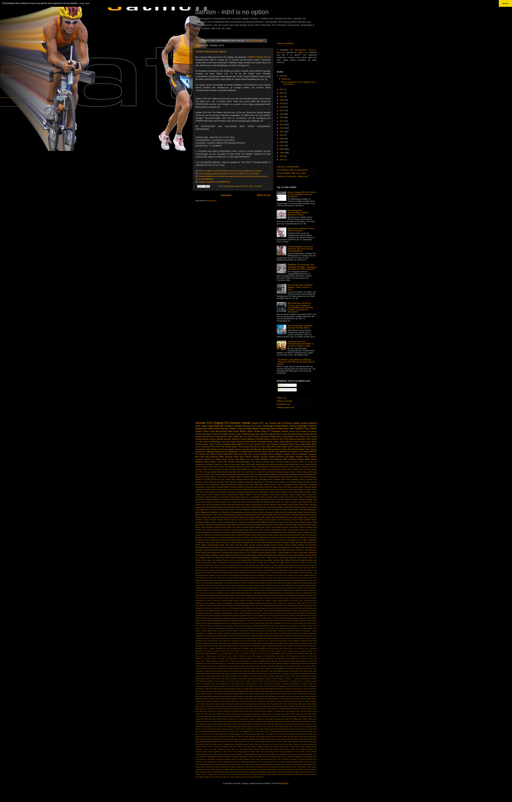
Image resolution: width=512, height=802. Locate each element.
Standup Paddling (256, 555)
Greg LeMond (226, 479)
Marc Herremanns (238, 505)
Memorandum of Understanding (279, 699)
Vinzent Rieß (219, 764)
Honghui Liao (230, 646)
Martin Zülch (224, 545)
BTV (302, 428)
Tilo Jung (264, 754)
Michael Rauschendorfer (307, 545)
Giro (204, 530)
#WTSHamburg (247, 563)
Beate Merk (204, 580)
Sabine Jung (294, 731)
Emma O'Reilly (311, 525)
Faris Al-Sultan (245, 428)
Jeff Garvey (205, 658)
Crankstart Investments (246, 522)
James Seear (246, 656)
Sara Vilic (226, 734)
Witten (197, 512)
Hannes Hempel (248, 479)
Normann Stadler (292, 423)
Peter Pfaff (294, 428)
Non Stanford (259, 472)
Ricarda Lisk (306, 507)
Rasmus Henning (294, 507)
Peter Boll (220, 719)
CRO (200, 590)
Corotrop (219, 603)
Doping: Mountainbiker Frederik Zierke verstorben (301, 230)
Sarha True (264, 734)
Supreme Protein (200, 747)
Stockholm (303, 744)
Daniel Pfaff (288, 522)
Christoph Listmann (295, 598)
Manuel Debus (291, 689)
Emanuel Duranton (292, 618)
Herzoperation (272, 469)
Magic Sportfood (232, 689)
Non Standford (233, 711)
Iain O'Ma (282, 648)
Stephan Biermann (229, 744)
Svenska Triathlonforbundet (259, 747)
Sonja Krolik (245, 555)
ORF (297, 711)
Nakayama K (204, 709)
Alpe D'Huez (206, 570)
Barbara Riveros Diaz (284, 578)
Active (207, 492)
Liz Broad (303, 683)
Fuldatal (314, 631)
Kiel (299, 673)
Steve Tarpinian (294, 744)
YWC (215, 774)
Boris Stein (293, 517)
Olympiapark (256, 714)
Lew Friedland (291, 482)
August (285, 79)
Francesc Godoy (201, 628)
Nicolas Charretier (255, 709)
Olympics (277, 449)
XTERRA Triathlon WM (257, 57)
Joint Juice (253, 663)
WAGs (310, 764)
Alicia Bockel (299, 567)
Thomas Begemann (243, 751)
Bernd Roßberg (284, 580)
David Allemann (251, 608)
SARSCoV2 (243, 553)
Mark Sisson (306, 691)
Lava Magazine (283, 681)
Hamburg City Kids (238, 641)
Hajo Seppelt (236, 479)
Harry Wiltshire (286, 500)
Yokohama (238, 774)
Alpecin (213, 570)
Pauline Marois (302, 716)
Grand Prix (207, 638)
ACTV (297, 563)
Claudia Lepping (227, 600)
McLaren (252, 545)
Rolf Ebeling (281, 729)
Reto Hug (285, 550)
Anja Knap (233, 575)
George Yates (312, 633)
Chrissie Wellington (298, 426)
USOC (287, 759)
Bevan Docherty (276, 462)
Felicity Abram (312, 623)
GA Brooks (220, 633)
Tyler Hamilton (302, 558)
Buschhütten (283, 467)
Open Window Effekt (287, 714)
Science (198, 555)
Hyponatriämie (288, 646)
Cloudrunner (250, 600)
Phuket (205, 550)
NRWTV (313, 452)
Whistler (213, 769)
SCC (253, 731)
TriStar (211, 474)
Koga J (288, 676)
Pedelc (310, 716)
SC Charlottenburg (246, 731)
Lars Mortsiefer (259, 540)
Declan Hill (224, 610)
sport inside (242, 777)
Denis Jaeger (233, 610)
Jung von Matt (306, 666)
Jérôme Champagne (209, 668)
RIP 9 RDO (287, 721)
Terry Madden (300, 749)
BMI (268, 462)
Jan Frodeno (271, 423)
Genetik (276, 633)
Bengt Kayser (237, 580)
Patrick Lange (235, 434)
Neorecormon (244, 709)
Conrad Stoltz (234, 497)
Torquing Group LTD (276, 757)
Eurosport (225, 623)
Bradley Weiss (303, 517)
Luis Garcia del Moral (267, 686)
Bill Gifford (251, 583)
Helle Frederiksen (274, 479)
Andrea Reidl (277, 570)
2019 (282, 103)
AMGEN (207, 565)
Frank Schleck (270, 628)
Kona (228, 540)
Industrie (224, 651)
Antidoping (293, 474)
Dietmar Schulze (267, 613)
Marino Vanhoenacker (285, 437)
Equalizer (242, 620)
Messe (314, 699)
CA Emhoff (289, 588)
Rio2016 (198, 467)
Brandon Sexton (247, 585)
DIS (287, 457)
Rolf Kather (273, 487)
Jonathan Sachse (269, 663)
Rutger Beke (204, 510)
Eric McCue (249, 620)
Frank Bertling (218, 628)
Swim (282, 747)
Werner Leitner (306, 767)
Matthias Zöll (252, 439)
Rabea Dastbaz (297, 721)
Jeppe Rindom (257, 535)
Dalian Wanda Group (289, 442)
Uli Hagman (309, 759)
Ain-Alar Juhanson (258, 512)
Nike (204, 507)
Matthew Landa (243, 696)
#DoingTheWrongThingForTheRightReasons (215, 563)
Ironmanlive (200, 449)
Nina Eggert (219, 711)
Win (284, 769)
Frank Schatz (260, 628)
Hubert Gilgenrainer (243, 532)
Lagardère (257, 482)
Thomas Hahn (274, 751)
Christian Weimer (310, 520)
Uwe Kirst (259, 762)
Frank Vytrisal (280, 628)
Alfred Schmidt (283, 567)
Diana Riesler (290, 497)
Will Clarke (239, 769)
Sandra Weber (224, 510)
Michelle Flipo (223, 704)
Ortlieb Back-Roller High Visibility (306, 714)
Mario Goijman (240, 691)
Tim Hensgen (281, 754)
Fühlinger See (211, 633)
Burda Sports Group (258, 588)
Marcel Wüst (308, 689)
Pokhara (220, 721)
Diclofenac (248, 613)
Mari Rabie (300, 543)
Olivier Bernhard (236, 714)
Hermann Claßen (300, 643)
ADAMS (302, 563)
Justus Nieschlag (305, 469)
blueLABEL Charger (302, 774)
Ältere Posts (264, 195)
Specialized (202, 741)
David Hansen (279, 608)
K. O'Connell (274, 668)
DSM (208, 605)
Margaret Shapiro (289, 543)
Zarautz (248, 774)
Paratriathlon (250, 547)
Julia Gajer (236, 464)
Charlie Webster (280, 595)
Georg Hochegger (253, 500)
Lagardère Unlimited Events (208, 681)
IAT (264, 532)
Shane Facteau (223, 739)
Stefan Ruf (208, 744)
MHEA (224, 505)
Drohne (270, 615)
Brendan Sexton (265, 585)
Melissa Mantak (254, 699)
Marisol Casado (302, 434)
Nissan (225, 711)
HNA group (214, 641)
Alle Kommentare (287, 390)
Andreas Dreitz (274, 492)
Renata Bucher (258, 726)
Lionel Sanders (272, 444)
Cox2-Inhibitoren (227, 603)
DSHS (264, 477)
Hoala (216, 646)
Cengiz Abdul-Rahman (275, 593)
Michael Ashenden (251, 701)
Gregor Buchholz (237, 442)
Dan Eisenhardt (227, 605)
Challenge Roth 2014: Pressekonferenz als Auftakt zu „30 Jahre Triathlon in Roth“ (301, 344)
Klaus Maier (222, 676)
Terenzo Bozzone (223, 490)
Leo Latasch (306, 681)
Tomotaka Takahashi (239, 757)
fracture (211, 777)
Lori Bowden (200, 543)
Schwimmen (288, 734)
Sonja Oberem (245, 457)
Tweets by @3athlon (285, 43)
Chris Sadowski (219, 598)
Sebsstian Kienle (276, 736)
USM (283, 759)
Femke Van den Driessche (231, 626)
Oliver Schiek (216, 714)
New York (308, 505)
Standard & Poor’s (245, 741)
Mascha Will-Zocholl (294, 694)
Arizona (251, 575)
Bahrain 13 (255, 578)
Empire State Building (214, 620)
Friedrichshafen (272, 631)
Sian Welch (256, 739)
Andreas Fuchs (286, 492)
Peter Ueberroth (250, 719)
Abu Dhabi (230, 565)
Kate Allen (220, 482)
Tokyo (284, 510)
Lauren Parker (263, 681)
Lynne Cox (297, 686)
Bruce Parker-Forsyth (223, 588)
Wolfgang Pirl (205, 512)
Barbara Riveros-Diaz (299, 578)
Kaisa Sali (309, 668)
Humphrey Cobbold (267, 646)
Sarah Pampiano (235, 734)
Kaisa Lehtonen (300, 668)
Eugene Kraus (200, 623)
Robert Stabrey (212, 553)
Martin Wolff (274, 694)
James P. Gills (237, 656)
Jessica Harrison (279, 535)
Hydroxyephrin (278, 646)
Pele (213, 447)
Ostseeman (199, 716)
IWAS (277, 648)
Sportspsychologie (225, 741)
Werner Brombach (285, 767)
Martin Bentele (222, 472)
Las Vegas (285, 502)
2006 (282, 149)
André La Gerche (299, 573)
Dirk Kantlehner (256, 525)
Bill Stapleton (267, 517)
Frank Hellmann (229, 628)
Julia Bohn (263, 666)
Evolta (256, 623)
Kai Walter (224, 434)
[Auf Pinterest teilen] (208, 186)
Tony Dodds (250, 757)
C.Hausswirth (281, 588)
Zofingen (302, 560)
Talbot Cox (234, 749)
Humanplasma (255, 646)
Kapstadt (207, 671)
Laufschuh (293, 502)
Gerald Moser (199, 636)
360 (258, 563)
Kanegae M (200, 671)
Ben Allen (220, 580)
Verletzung (207, 764)
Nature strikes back (279, 428)
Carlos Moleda (275, 495)
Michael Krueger (290, 545)
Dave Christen (205, 608)
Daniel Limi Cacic (256, 605)
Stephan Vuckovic (260, 457)
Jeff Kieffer (213, 658)
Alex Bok (283, 512)
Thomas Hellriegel (223, 444)
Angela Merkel (298, 492)
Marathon (278, 543)
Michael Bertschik (263, 701)
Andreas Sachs (234, 573)
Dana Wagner (245, 605)
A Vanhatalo (272, 563)
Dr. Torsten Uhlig (256, 615)
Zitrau (269, 774)
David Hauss (200, 525)
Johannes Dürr (299, 535)
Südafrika (198, 749)
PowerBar (283, 444)
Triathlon (240, 759)
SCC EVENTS (260, 731)
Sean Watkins (232, 736)
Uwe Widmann (267, 762)
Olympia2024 (247, 714)
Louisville (223, 543)
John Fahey (309, 535)
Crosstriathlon (255, 497)
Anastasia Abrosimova (246, 570)
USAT (301, 510)
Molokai (314, 704)
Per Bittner (296, 547)
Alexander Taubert (208, 567)
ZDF (248, 474)
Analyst (236, 570)
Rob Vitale (313, 726)
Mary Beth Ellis (235, 472)
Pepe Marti (204, 719)
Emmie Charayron (201, 620)
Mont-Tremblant (216, 706)
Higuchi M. (313, 643)
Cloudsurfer (224, 497)
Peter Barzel (212, 719)
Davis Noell (204, 610)
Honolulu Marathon (202, 532)
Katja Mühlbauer (265, 537)
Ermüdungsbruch (311, 620)
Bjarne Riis (265, 583)
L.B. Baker (287, 678)
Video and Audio (272, 490)
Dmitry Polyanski (227, 615)
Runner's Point (217, 731)
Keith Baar (242, 673)
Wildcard (232, 467)
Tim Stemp (289, 754)
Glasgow (254, 636)
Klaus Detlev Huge (207, 540)
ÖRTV (262, 777)
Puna (260, 721)
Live (315, 502)
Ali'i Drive (292, 567)
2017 (282, 111)
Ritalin (308, 726)
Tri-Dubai (219, 759)
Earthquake (229, 186)
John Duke (207, 663)
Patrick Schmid (261, 547)
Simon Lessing (292, 487)
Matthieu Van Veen (202, 484)
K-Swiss (238, 537)
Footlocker (282, 626)
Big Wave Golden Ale (240, 583)
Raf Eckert (255, 550)
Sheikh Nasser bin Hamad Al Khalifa (240, 739)
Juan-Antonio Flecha (252, 666)
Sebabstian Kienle (264, 442)
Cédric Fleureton (278, 603)
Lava (298, 540)
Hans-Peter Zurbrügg (230, 530)
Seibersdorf (286, 736)
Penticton (292, 459)
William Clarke (257, 769)
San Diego (219, 734)
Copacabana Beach (310, 600)
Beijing (314, 515)
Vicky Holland (261, 490)
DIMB (263, 522)
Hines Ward (209, 646)
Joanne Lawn (244, 661)
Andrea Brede (292, 512)
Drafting (198, 439)
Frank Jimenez (236, 527)
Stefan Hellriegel (293, 741)
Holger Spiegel (299, 530)
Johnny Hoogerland (243, 663)
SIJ (270, 731)
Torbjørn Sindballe (242, 558)
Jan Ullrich (216, 459)
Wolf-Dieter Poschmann (240, 772)
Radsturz (314, 721)
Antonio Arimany (201, 495)
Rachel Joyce (294, 444)
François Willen (206, 631)
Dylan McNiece (301, 615)
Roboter (243, 729)
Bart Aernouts (302, 474)
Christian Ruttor (297, 520)
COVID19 (198, 520)
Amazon (230, 570)
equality (205, 777)
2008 (282, 142)
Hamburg (307, 447)
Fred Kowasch (221, 631)
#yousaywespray (238, 512)
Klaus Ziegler (275, 676)
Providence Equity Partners (285, 472)
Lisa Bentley (268, 683)
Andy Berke (309, 573)
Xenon (203, 774)
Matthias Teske (285, 696)
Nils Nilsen (211, 711)
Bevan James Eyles (226, 583)
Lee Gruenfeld (292, 681)
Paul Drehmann (282, 716)
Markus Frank (212, 694)
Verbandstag (199, 764)
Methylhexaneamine (213, 701)
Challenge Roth (247, 477)
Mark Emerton (281, 691)
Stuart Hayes (282, 555)
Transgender (254, 558)
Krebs (207, 678)
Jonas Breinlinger (209, 537)
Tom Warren (228, 757)
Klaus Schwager (231, 676)
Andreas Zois (267, 573)
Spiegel (209, 741)
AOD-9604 (214, 565)
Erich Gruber (257, 620)
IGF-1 (305, 646)
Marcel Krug (301, 482)
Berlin (268, 467)
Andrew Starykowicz (270, 474)
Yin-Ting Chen (230, 774)
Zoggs (273, 774)
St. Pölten (235, 741)
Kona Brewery (304, 676)
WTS (286, 439)
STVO (287, 731)
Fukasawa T (307, 631)
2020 (282, 100)
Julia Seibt (270, 666)
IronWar (278, 651)
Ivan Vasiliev (282, 469)
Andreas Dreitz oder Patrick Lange (305, 570)
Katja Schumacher (278, 537)
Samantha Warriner (265, 553)
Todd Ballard (211, 757)
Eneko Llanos (298, 477)
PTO (197, 454)
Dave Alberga (308, 605)
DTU (210, 422)
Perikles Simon (240, 507)
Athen (224, 495)
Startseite (226, 195)
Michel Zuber (214, 704)
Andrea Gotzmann (304, 512)
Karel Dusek (215, 671)
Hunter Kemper (256, 532)
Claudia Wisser (280, 426)
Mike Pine (270, 704)
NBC (286, 459)
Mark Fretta (290, 691)
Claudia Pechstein (239, 600)
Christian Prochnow (290, 462)
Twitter (296, 510)
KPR (200, 472)
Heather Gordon (213, 643)
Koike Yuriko (295, 676)
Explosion (262, 623)
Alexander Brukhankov (227, 492)
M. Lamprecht (312, 686)
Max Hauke (243, 545)
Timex (233, 558)
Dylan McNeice (280, 525)
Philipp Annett (297, 719)
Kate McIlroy (265, 671)
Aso (315, 575)
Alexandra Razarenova (236, 567)
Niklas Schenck (295, 709)
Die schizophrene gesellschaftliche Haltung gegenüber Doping (298, 212)
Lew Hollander (205, 683)
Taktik (218, 558)
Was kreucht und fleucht (248, 767)
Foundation (303, 626)
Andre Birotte (268, 570)
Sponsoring (199, 474)
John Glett (214, 663)
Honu (236, 646)
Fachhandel (277, 623)
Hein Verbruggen (261, 479)
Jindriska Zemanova (212, 661)
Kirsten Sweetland (211, 676)
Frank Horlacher (240, 628)
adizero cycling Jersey (288, 774)
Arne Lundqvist (288, 575)
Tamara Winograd (254, 749)
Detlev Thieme (263, 610)
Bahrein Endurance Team (268, 578)
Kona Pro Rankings (263, 502)
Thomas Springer (257, 510)
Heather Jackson (298, 500)
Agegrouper (214, 492)
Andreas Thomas (256, 573)
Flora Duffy (206, 479)
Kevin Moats (293, 673)
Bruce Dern (212, 588)
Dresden (265, 615)
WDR (250, 560)
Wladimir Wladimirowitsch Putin (223, 772)
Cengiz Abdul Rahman (259, 593)
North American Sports (245, 711)
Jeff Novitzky (246, 535)
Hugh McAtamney (244, 646)
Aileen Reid (297, 565)
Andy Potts (261, 467)
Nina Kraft (209, 507)
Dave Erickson (222, 608)
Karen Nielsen (224, 671)
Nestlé (215, 547)
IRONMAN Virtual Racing (266, 648)
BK (236, 578)
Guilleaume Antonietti (273, 638)
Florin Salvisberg (264, 626)
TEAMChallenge (248, 434)
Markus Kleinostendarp (210, 545)
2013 (282, 125)
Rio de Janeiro (200, 553)
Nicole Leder (275, 484)
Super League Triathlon (295, 555)
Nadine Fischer (307, 706)
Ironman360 (205, 653)
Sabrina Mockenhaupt (306, 731)
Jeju (226, 658)
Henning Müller (279, 643)
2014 (282, 121)
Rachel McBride (245, 550)
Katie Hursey (216, 673)
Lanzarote (221, 681)
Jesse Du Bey (268, 535)
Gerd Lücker (275, 500)
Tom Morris (219, 757)
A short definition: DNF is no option (291, 173)
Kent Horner (277, 673)
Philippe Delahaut (308, 719)
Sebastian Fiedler (242, 736)
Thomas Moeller (311, 751)
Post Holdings (213, 550)
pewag (232, 777)
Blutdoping (276, 517)
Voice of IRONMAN (261, 764)
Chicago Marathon (292, 595)
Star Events (255, 741)
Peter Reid (219, 447)
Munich (266, 706)
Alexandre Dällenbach (263, 567)
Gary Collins (259, 633)
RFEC (282, 721)
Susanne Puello (212, 747)
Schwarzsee (279, 734)
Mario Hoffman (261, 691)
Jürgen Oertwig (264, 668)
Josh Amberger (211, 666)
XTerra (205, 431)
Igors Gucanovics (311, 648)
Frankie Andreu (248, 527)
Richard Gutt (294, 550)
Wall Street (217, 767)
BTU (297, 515)
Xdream (239, 467)
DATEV (257, 522)
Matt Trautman (221, 696)
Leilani (300, 681)
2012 (282, 128)
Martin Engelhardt (261, 428)
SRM (280, 731)
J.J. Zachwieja (243, 653)
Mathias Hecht (306, 694)
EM (310, 497)
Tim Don (268, 510)
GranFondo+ (199, 638)
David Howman (287, 477)
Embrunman (303, 618)
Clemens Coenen (216, 522)
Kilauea (238, 449)
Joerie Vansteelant (284, 661)
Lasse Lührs (269, 540)
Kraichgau (207, 472)
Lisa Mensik (276, 683)
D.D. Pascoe (289, 603)
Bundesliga (248, 588)
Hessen (290, 530)
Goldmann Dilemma (291, 636)
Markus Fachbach (251, 505)
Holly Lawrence (311, 530)
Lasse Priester (280, 540)
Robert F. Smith (200, 729)
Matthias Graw (275, 696)
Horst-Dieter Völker (228, 532)
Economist (215, 618)
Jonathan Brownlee (308, 431)
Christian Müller (230, 598)
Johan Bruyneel (221, 502)
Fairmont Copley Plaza (299, 623)
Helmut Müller (256, 643)
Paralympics (237, 716)
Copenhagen (199, 603)
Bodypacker (284, 517)
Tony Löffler (258, 757)
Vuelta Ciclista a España (238, 560)
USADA (213, 442)
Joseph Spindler (200, 666)
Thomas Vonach (224, 754)
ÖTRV (197, 492)
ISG (267, 532)
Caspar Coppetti (229, 593)
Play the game (273, 507)
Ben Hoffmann (240, 495)
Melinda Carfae (243, 699)
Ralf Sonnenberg (287, 724)
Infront (314, 447)
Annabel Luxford (310, 492)
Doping (218, 422)
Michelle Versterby (245, 704)
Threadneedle (247, 754)
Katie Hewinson (206, 673)
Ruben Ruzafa (233, 553)
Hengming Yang (311, 500)
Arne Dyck (279, 575)
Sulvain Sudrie (312, 744)
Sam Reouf (211, 734)
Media (202, 699)
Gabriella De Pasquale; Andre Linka (243, 633)
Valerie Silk (211, 560)
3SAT (261, 563)
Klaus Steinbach (243, 676)
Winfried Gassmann (304, 769)
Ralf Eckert (233, 431)
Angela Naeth (204, 575)
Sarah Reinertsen (246, 734)
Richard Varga (293, 726)
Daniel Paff (279, 605)
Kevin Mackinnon (231, 482)
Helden (264, 469)
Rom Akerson (290, 729)
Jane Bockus (280, 656)
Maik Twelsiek (263, 543)
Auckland (230, 495)
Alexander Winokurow (222, 567)
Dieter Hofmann (296, 457)
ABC (277, 563)
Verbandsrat (313, 762)
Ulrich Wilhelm (208, 762)
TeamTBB (268, 749)
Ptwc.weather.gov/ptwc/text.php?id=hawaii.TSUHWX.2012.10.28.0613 (229, 174)
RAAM (277, 721)
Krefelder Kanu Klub (221, 678)
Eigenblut (252, 618)
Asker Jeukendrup (215, 495)
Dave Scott (266, 452)
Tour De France (202, 442)
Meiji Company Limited (212, 699)
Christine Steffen (271, 598)
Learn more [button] (84, 3)
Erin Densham (224, 500)
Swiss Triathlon (289, 747)
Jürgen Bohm (238, 668)
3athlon (276, 442)
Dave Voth (242, 608)
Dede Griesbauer (221, 525)
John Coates (231, 502)
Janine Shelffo (236, 535)
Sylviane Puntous (311, 747)
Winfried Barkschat (292, 769)
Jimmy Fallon (312, 658)
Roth (282, 439)
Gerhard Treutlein (305, 527)
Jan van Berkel (225, 535)
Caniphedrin (297, 590)
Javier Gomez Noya (257, 431)
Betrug (242, 517)
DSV (212, 605)
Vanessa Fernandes (279, 762)
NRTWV (298, 706)
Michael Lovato (243, 484)
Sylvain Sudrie (300, 747)
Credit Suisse (268, 603)
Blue (271, 583)
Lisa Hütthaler (301, 454)
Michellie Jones (267, 459)
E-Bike (308, 615)
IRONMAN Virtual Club (249, 648)
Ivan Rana (283, 532)
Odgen (310, 711)
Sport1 (215, 467)
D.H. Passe (297, 603)
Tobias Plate (203, 757)
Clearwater (199, 497)
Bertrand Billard (214, 583)
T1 (203, 749)
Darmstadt (299, 605)
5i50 (265, 563)
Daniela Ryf (294, 431)
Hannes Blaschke (251, 641)
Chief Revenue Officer (305, 595)
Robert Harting (211, 729)
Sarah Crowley (207, 467)
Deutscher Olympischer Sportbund (217, 613)
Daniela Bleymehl (274, 477)
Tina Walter (309, 754)
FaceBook (209, 464)
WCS (280, 423)
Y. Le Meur (209, 774)
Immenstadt (199, 651)
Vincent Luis (283, 490)
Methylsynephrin (226, 701)
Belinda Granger (201, 517)
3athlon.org (302, 52)
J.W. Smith (252, 653)
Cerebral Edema (288, 593)
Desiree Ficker (253, 610)
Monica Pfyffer (206, 706)
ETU (246, 444)
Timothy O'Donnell (248, 490)
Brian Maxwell (295, 585)
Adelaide (281, 565)
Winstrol (314, 769)
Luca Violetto (249, 686)
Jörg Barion (240, 459)
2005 (282, 153)
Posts (282, 385)
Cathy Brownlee (246, 593)
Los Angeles (221, 686)
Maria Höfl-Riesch (219, 691)
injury (225, 777)
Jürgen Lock (255, 668)
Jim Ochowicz (302, 658)
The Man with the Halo (228, 751)
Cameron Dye (220, 590)
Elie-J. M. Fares (274, 618)
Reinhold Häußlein (237, 487)
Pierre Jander (262, 507)
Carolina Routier (307, 590)
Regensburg (219, 452)
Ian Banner (290, 648)
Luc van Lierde (253, 459)
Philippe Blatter (303, 459)
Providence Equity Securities (249, 721)
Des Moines (243, 610)
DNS (273, 447)
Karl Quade (243, 671)
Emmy (249, 469)
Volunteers (289, 764)
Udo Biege (293, 759)
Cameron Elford (231, 590)
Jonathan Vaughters (282, 663)
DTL (259, 452)
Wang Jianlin (225, 474)
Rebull (207, 726)
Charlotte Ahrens (270, 520)
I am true (296, 646)
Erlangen (302, 620)
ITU (226, 422)
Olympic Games (266, 714)
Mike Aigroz (255, 704)
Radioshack (306, 721)
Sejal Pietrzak (294, 736)
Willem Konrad (247, 769)
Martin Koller (244, 694)
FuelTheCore (298, 631)
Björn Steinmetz (262, 434)
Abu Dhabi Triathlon (249, 467)
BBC (271, 515)
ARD (226, 454)
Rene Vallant (267, 726)
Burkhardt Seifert (271, 588)
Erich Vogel (266, 620)
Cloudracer (215, 497)
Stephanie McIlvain (242, 744)
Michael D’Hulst (284, 701)
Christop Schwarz (283, 598)
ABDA (282, 563)
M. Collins (304, 686)
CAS (255, 452)
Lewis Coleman (216, 683)
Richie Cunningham (306, 550)
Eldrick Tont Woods (261, 618)
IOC (263, 444)
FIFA (231, 500)
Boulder (219, 585)
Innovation (253, 651)
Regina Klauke (236, 726)
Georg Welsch (265, 500)
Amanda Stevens (221, 570)
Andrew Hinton (288, 573)
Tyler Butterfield (290, 558)
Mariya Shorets (271, 691)
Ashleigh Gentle (309, 575)
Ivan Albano (213, 653)
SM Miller (275, 731)
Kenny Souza (267, 673)
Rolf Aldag (313, 472)
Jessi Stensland (279, 658)
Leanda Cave (248, 449)
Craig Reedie (259, 603)
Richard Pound (263, 487)
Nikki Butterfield (285, 709)
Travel (315, 757)
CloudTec (207, 497)
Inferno (237, 651)
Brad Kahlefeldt (237, 585)
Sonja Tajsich (208, 444)
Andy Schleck (218, 515)
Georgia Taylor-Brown (290, 527)
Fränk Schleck (288, 631)
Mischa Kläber (306, 704)
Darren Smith (312, 522)
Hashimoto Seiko (306, 641)
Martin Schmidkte (254, 694)
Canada (238, 590)
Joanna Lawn (234, 661)
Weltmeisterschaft (265, 767)
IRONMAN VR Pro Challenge (205, 648)
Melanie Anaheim (225, 699)
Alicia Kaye (307, 567)
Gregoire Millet (251, 638)
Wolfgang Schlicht (299, 772)
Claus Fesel (312, 495)
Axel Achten (209, 578)
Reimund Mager (247, 726)
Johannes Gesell (307, 661)
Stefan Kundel (303, 741)
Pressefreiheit (270, 472)
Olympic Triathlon (229, 428)
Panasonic (229, 716)
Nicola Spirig (267, 449)
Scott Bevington (297, 734)
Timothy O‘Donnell (299, 754)
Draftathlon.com (283, 404)
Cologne (268, 600)
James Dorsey (227, 656)
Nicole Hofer (275, 709)
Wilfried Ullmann (230, 769)
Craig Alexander (289, 434)
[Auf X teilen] (203, 186)
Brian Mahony (286, 585)
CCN (295, 588)
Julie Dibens (241, 502)
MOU (224, 689)
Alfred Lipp (274, 567)
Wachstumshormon (207, 767)
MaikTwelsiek (249, 689)
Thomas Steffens (212, 754)
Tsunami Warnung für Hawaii (210, 51)
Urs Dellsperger (243, 762)
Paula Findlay (305, 464)
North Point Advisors (260, 711)
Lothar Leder (209, 543)
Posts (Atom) (211, 201)
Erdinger (215, 500)
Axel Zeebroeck (219, 578)
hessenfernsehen (242, 462)
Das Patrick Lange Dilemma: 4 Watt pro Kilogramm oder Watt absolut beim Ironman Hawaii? (296, 362)
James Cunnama (306, 479)
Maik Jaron (241, 689)
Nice (220, 547)
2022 (282, 93)
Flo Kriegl (243, 626)
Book (203, 585)
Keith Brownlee (252, 673)
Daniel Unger (281, 447)
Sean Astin (212, 736)
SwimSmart (207, 490)
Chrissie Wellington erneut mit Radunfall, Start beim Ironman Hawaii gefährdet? (300, 249)
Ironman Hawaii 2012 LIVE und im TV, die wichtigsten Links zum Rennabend (302, 194)
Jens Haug (256, 658)
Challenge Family (234, 477)
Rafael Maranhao (201, 724)
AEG (202, 492)
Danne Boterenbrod (289, 605)
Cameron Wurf (306, 467)
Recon (216, 726)
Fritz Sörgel (265, 527)
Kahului (245, 186)
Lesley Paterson (279, 482)
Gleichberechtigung (263, 636)
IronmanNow (274, 532)
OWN (301, 711)
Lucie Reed (205, 505)
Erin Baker (295, 620)
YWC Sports (221, 774)
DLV (267, 522)
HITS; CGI (206, 641)
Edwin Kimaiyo (244, 618)
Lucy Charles (303, 452)
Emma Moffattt (312, 618)
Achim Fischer (239, 565)
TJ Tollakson (221, 749)
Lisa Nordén (292, 452)
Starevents (274, 741)
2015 (282, 117)
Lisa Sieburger (294, 683)
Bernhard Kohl (200, 477)
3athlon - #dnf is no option (232, 11)
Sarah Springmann (310, 553)
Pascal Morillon (246, 716)
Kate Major (254, 537)
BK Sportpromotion (243, 578)
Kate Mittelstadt (275, 671)
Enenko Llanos (226, 620)
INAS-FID (311, 646)
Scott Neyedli (204, 736)
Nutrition (198, 444)
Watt (258, 767)
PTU (223, 716)
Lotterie (198, 505)
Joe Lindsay (253, 661)
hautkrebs (309, 560)
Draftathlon (263, 454)
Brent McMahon (263, 495)
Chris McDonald (208, 598)
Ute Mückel (252, 762)
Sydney (214, 490)
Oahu (305, 711)
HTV (274, 452)
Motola (261, 706)
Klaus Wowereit (265, 676)
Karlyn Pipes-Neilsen (254, 671)
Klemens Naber (220, 540)
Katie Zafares (225, 673)
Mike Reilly (254, 484)
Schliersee (271, 734)
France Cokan (312, 626)
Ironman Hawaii (240, 422)
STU (283, 731)
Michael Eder (293, 701)
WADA (243, 431)
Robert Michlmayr (222, 729)
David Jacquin (288, 608)
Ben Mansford (227, 580)
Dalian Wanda (237, 444)
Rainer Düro (205, 454)
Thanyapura (309, 749)
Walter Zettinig (235, 767)
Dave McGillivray (233, 608)
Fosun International (292, 626)
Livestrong (312, 454)
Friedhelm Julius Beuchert (257, 631)
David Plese (297, 608)
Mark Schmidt (312, 482)
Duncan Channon (279, 615)
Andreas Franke (200, 573)
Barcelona (310, 578)
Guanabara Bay (261, 638)
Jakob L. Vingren (205, 656)
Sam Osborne (203, 734)
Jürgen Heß (246, 668)
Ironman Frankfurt (203, 459)
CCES (311, 517)
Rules (213, 454)
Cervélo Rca (298, 593)
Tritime (281, 558)
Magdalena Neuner (250, 543)
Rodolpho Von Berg (253, 729)
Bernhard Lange (305, 580)
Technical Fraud (277, 749)
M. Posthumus (200, 689)
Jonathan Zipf (289, 454)
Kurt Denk (242, 439)
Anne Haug (200, 426)
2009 (282, 139)
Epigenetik (235, 620)
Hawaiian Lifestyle (233, 426)
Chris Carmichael (284, 520)
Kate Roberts (284, 671)
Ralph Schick (277, 550)
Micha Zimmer (240, 701)
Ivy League (220, 653)
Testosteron (247, 510)
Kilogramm (304, 673)
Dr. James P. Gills (302, 497)
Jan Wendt (216, 535)
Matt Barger (203, 696)
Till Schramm (257, 754)
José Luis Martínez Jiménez (236, 666)
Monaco (198, 706)
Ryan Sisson (235, 731)
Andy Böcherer (207, 515)
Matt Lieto (234, 545)
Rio (315, 550)
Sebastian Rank (231, 457)
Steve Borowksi (264, 744)
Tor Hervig (265, 757)
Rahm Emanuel (212, 724)
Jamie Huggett (256, 656)
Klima (314, 444)
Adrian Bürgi (289, 565)
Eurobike (302, 442)
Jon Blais (260, 663)
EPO (222, 469)
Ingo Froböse (244, 651)
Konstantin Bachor (237, 540)
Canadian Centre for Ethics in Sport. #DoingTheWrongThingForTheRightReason (267, 590)
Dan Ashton (218, 605)
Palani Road (287, 449)
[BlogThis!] (201, 186)
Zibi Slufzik (263, 774)
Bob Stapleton (287, 583)
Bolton (311, 583)
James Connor (216, 656)
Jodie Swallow (293, 469)
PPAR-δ (219, 716)
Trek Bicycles (210, 759)
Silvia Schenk (271, 739)
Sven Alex (246, 747)
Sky (293, 739)
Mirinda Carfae (297, 704)
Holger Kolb (222, 646)
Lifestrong (224, 683)
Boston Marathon (211, 585)
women (248, 777)
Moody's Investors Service (230, 706)
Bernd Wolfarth (294, 580)
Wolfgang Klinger (287, 772)
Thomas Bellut (255, 751)
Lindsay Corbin (251, 683)
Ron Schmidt (222, 553)
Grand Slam (215, 638)
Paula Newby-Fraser (301, 449)
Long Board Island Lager (209, 686)
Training (219, 454)
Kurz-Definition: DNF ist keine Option (292, 170)
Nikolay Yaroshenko (307, 709)
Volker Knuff (272, 764)
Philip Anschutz (279, 719)
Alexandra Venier (250, 567)
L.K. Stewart (295, 678)
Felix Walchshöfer (211, 428)
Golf (299, 636)
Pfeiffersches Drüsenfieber (265, 719)
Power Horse (227, 721)
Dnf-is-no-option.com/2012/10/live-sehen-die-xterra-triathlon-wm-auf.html (230, 171)
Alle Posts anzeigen (254, 40)
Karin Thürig (251, 502)
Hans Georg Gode (271, 641)
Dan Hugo (268, 497)
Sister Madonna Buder (284, 739)
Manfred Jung (281, 689)
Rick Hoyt (302, 726)
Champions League (268, 595)
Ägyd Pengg (255, 777)
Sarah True (234, 510)
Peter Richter (252, 507)
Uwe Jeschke (224, 467)
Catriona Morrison (224, 520)
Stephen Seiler (253, 744)
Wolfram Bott (226, 512)
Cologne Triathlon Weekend (280, 600)
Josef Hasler (302, 663)
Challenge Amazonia (310, 593)
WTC (261, 423)
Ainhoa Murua (306, 565)
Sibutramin (263, 739)
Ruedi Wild (208, 731)
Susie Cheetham (223, 747)
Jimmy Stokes (200, 661)
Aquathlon (252, 515)
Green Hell (233, 638)
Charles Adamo (243, 520)
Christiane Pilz (260, 598)
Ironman (200, 422)
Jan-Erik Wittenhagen (269, 656)
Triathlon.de (247, 759)
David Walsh (209, 525)
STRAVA (254, 553)
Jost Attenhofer (222, 666)
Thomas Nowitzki (201, 754)
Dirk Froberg (309, 613)
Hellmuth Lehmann (246, 643)
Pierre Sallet (213, 721)
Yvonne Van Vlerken (226, 462)
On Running (276, 714)
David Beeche (269, 608)
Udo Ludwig (301, 759)
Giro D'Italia (240, 636)
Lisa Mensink (285, 683)
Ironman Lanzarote (300, 651)
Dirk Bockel (207, 437)
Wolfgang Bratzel (265, 772)
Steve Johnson (284, 744)
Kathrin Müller (308, 671)
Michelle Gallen (233, 704)
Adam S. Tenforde (272, 565)
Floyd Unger (274, 626)
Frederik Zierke (244, 631)
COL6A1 (311, 588)
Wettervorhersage (204, 769)
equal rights (199, 777)
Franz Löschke (255, 444)
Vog (251, 447)
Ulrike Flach (227, 762)
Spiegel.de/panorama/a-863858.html (214, 182)
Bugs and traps (223, 442)
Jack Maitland (275, 653)
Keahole (231, 449)
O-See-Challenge (289, 711)
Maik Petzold (250, 442)
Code (263, 600)
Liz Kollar (310, 683)
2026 (282, 76)
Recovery (222, 726)
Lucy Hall (257, 686)
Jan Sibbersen (206, 535)
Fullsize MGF (199, 633)
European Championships (213, 623)
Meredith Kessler (306, 699)
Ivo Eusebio (292, 532)
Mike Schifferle (278, 704)
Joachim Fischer (224, 661)
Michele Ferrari (299, 505)
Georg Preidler (276, 527)
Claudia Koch (217, 600)
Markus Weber (223, 694)
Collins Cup (303, 462)
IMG (283, 479)
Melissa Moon (263, 699)
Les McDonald (267, 482)
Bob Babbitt (274, 467)
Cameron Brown (295, 467)
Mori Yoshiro (244, 706)
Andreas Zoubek (277, 573)
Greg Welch (312, 442)
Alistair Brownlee (215, 426)
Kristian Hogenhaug (248, 678)
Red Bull (228, 726)
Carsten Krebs (205, 593)
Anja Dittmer (306, 444)
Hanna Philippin (275, 454)
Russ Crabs (227, 731)
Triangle (290, 510)
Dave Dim (214, 608)
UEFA (274, 759)
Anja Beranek (283, 474)
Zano (244, 774)
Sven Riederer (200, 558)
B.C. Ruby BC (229, 578)
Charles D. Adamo (256, 520)
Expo (267, 623)
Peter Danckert (229, 719)
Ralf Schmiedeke (265, 550)
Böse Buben (211, 477)
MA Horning (212, 689)
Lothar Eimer (230, 686)
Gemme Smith (268, 633)
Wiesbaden (233, 452)
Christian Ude (239, 598)
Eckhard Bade (206, 618)
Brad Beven (227, 585)
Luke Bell (290, 686)
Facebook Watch (240, 500)
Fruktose (280, 631)
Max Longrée (295, 696)
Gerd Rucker (215, 479)
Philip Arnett (289, 719)
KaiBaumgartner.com (285, 407)
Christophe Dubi (200, 600)
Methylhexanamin (201, 701)
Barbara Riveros (305, 515)
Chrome (209, 600)
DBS (262, 497)
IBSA (301, 646)
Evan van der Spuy (247, 623)
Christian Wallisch (250, 598)
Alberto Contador (256, 474)
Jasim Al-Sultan (291, 656)
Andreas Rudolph (222, 573)
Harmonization (282, 641)
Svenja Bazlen (231, 447)
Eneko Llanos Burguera (204, 527)
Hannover (261, 641)
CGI (315, 517)
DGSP (315, 603)
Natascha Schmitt (233, 709)
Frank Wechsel (290, 628)
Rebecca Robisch (271, 439)
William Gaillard (267, 769)
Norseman (231, 547)
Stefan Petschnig (305, 487)
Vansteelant (290, 762)
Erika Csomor (274, 620)
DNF (246, 454)
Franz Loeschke (301, 628)
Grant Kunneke (224, 638)
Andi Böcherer (258, 570)
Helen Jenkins (310, 457)
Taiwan (228, 749)
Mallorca (272, 543)
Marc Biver (299, 689)
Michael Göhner (277, 545)
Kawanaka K (234, 673)
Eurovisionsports (234, 623)
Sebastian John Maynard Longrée (260, 736)
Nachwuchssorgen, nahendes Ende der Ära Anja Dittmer (300, 327)
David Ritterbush (307, 608)
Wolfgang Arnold (254, 772)
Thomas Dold (264, 751)
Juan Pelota (220, 537)
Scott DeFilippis (308, 734)
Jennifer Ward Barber (246, 658)
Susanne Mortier (311, 555)
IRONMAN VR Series (223, 648)
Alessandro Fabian (272, 512)
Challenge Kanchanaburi (226, 595)
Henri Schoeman (265, 530)
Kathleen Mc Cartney (296, 671)
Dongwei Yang (238, 615)
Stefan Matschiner (270, 555)
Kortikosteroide (200, 678)
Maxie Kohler (304, 696)
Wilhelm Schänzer (291, 560)
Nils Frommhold (247, 472)
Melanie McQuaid (263, 545)
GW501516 (228, 633)
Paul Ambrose (272, 716)
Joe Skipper (261, 661)
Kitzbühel (241, 482)
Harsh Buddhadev (294, 641)
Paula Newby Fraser (284, 547)
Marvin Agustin (283, 694)
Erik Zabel (227, 527)
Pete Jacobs (311, 439)
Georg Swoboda (302, 633)
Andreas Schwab (244, 573)
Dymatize (289, 525)
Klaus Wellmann (254, 676)
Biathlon (258, 517)
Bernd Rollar (312, 474)
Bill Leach (258, 583)
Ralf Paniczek (259, 724)
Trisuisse (275, 558)
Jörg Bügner (230, 537)
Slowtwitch (228, 555)
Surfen (206, 474)
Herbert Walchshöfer (279, 530)
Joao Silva (289, 535)
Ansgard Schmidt (242, 515)
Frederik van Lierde (220, 464)
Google (303, 636)
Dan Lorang (253, 454)
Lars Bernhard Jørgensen (233, 681)
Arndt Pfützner (270, 575)
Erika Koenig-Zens (285, 620)
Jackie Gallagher (298, 653)
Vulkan (305, 764)
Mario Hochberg (250, 691)
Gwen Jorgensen (295, 447)
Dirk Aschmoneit (278, 613)
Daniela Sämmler (299, 522)
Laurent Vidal (273, 681)
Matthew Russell (264, 696)
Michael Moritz (205, 704)
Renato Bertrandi (251, 487)
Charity (234, 520)
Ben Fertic (238, 454)
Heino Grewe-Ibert (233, 643)
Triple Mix (263, 759)
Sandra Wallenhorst (286, 553)
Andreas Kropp (211, 573)
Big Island (266, 447)
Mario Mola (308, 543)
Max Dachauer (264, 505)
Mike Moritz (263, 704)
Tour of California (288, 757)
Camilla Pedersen (210, 520)
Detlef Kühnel (208, 469)
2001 (282, 160)
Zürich (278, 774)
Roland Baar (273, 729)
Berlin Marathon (273, 580)
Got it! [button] (505, 3)
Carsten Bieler (222, 477)
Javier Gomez (228, 459)
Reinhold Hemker (223, 487)
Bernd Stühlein (234, 517)
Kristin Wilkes (260, 678)
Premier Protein (233, 550)
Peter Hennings (306, 547)
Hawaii (238, 186)
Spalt (197, 741)
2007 (282, 146)
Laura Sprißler (291, 540)
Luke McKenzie (216, 505)
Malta (266, 689)
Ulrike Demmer (218, 762)
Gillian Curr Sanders (229, 636)
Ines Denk (231, 651)
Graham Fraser (312, 636)
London (198, 434)
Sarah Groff (282, 487)
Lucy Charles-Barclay (235, 543)
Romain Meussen (301, 729)
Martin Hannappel (234, 694)
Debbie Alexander (215, 610)
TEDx (206, 749)
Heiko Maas (223, 643)
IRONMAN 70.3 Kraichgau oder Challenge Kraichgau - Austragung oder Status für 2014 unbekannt (302, 267)
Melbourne (234, 699)
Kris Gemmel (249, 540)
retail (236, 777)
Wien (282, 560)
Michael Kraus (231, 484)
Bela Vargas (212, 580)
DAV (303, 603)
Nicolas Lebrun (266, 709)
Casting (238, 593)
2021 (282, 97)
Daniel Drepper (278, 522)
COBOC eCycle (302, 588)
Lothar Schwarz (240, 686)
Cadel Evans (207, 590)
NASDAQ (292, 706)
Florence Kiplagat (252, 626)
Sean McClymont (221, 736)
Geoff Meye (283, 633)
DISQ (197, 605)
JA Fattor (259, 653)
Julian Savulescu (279, 666)
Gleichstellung (274, 636)
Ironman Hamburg (287, 651)
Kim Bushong (312, 673)
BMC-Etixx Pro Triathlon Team (284, 515)
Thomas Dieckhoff (261, 437)
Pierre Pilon (205, 721)
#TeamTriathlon (236, 563)
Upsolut (217, 474)
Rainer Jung (283, 507)
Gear (307, 428)
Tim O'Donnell (276, 510)
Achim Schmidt (249, 565)
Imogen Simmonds (292, 479)
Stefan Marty (312, 741)
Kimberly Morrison (292, 537)
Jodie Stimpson (212, 449)
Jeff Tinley (221, 658)
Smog (306, 739)
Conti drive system (296, 600)
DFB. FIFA (308, 603)
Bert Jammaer (203, 583)
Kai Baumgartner (298, 50)
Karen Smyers (234, 671)
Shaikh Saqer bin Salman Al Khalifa (206, 739)
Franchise (210, 628)
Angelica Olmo (213, 575)
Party (297, 464)
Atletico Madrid (200, 578)
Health (205, 643)
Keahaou (223, 449)
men (228, 777)
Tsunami (258, 186)
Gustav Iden (284, 638)
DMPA (201, 605)
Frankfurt (215, 434)
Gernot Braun (209, 636)
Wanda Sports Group (260, 560)
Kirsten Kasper (200, 676)
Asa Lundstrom (298, 575)
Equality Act (218, 527)
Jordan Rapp (293, 663)
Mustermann (279, 706)
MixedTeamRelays (202, 547)
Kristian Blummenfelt (235, 678)
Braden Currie (251, 495)
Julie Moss (297, 666)
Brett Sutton (248, 452)
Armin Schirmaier (259, 575)
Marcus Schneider (207, 691)
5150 (253, 462)
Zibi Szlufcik (312, 490)
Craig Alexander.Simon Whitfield (244, 603)
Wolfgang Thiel (216, 512)
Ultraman (234, 762)
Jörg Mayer (229, 668)
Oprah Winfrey (289, 464)
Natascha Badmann (297, 439)
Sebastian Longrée (217, 555)
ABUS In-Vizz (289, 563)
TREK (209, 558)
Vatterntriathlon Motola (301, 762)
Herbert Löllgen (289, 643)
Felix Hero (207, 626)
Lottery (217, 543)
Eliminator (283, 618)
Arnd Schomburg (263, 515)
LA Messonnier (304, 678)
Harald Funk (243, 530)
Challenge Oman (240, 595)
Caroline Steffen (230, 439)
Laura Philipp (302, 502)
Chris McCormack (218, 431)
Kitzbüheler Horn (306, 537)
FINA (270, 623)
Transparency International (303, 757)
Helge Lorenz (253, 530)
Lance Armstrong (264, 426)
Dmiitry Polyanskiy (216, 615)
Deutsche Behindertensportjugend (280, 610)
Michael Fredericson (304, 701)
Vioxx (238, 764)
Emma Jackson (230, 469)
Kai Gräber (246, 537)
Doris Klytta (246, 615)
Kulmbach (268, 678)
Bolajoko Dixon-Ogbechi (300, 583)
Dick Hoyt (232, 613)
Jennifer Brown (233, 658)
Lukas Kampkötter (281, 686)
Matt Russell (212, 696)
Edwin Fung (235, 618)
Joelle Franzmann (271, 661)
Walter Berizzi (225, 767)
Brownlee (205, 588)
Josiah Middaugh (209, 482)
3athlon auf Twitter (284, 401)
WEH (305, 510)
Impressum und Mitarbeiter (288, 167)
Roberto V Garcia (234, 729)
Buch (242, 588)
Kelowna (260, 673)
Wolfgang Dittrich (276, 772)
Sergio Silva (313, 736)
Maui (251, 186)
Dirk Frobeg (300, 613)
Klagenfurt (249, 482)
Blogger (285, 783)
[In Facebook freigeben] (206, 186)
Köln (267, 464)
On (282, 484)
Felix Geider (199, 626)
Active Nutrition (260, 565)
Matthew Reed (253, 696)
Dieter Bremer (256, 613)
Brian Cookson (276, 585)
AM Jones (309, 563)
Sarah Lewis (297, 553)
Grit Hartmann (217, 530)
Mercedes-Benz (295, 699)
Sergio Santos (304, 736)
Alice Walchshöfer (261, 492)
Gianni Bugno (218, 636)
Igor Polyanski (299, 648)
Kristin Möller (276, 502)
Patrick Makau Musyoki (259, 716)
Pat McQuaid (218, 507)
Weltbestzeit (312, 510)
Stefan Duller (283, 741)
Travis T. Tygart (265, 558)
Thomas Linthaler (299, 751)
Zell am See (255, 774)
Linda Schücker (240, 683)
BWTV (231, 454)
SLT (249, 553)
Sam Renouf (214, 510)
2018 (282, 107)
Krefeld (212, 678)
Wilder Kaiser (220, 769)
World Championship (238, 474)
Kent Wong (284, 673)
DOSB (272, 437)
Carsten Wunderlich (216, 593)
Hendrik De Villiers (267, 643)
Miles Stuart (288, 704)
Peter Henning (239, 719)
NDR (211, 547)
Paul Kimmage (229, 507)
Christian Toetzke (287, 495)
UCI (226, 452)
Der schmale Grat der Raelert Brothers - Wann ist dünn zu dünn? (300, 287)
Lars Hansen (246, 681)
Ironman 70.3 (249, 426)
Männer (286, 706)
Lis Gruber (259, 683)
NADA (261, 439)
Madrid (213, 472)
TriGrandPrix (226, 759)
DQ (205, 605)
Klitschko (282, 676)
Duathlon (217, 469)
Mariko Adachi (230, 691)
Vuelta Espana (298, 764)
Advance (248, 512)
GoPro (209, 530)
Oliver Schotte (226, 714)
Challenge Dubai (212, 595)
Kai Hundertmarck (289, 668)
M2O (206, 689)
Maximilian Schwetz (218, 484)
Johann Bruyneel (295, 661)
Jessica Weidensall (291, 658)
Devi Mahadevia (234, 525)
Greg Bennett (241, 638)
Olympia (219, 439)
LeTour (310, 502)
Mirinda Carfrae (209, 439)
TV (268, 431)
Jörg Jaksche (220, 668)
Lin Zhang (231, 683)
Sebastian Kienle (279, 431)
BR (251, 578)
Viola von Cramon (230, 764)
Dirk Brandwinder (290, 613)
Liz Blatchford (312, 540)
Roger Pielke (264, 729)
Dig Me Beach (276, 434)
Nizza (225, 547)
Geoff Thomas (291, 633)
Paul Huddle (271, 547)
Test (240, 510)
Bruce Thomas (236, 588)
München (279, 459)
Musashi (272, 706)
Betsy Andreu (250, 517)
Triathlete (234, 759)
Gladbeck (247, 636)
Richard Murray (302, 472)
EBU (295, 525)
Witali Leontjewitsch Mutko (203, 772)
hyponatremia (218, 777)
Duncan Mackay (290, 615)
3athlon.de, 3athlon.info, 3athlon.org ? (293, 176)
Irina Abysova (261, 651)
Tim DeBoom (272, 754)
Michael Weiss (287, 505)
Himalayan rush (200, 646)
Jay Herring (310, 656)
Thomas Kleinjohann (286, 751)
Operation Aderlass (291, 484)
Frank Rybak (250, 628)
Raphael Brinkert (299, 724)
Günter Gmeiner (305, 638)
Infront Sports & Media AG (204, 502)
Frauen (213, 631)
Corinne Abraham (209, 603)
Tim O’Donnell (236, 490)
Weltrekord (275, 767)
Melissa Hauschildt (276, 464)
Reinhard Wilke (217, 457)
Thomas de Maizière (236, 754)
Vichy (213, 764)
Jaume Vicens (300, 656)
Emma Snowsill (206, 500)
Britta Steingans (306, 585)
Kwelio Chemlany (277, 678)
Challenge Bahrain (201, 595)
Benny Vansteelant (262, 580)
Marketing (204, 694)
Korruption (313, 676)
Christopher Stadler (202, 522)
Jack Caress (266, 653)
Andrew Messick (309, 423)
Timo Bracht (300, 437)
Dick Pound (240, 613)
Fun (205, 633)
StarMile (262, 741)
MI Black (219, 689)
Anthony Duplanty (242, 575)
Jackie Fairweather (286, 653)
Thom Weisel (225, 558)
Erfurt (306, 477)
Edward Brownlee (225, 618)
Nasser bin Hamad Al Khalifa (218, 709)
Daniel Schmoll (278, 497)
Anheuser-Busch (229, 515)
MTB (229, 505)
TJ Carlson (212, 749)
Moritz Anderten (253, 706)
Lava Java (247, 437)
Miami (233, 701)
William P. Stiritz (277, 769)
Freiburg (258, 527)
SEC (267, 731)
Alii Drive (258, 447)
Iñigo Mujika (228, 653)
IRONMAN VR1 (236, 648)
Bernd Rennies (222, 517)
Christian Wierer (301, 495)
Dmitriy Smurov (268, 525)
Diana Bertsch (245, 525)
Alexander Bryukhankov (245, 492)
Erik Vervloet (256, 469)
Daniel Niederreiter (269, 605)
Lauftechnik (255, 681)
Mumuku (258, 449)
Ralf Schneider (269, 724)
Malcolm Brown (259, 689)
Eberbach (198, 618)
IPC (315, 646)
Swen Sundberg (274, 747)
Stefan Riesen (200, 744)
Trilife (253, 759)
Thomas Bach (244, 447)
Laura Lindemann (202, 447)
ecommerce (313, 774)
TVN (213, 558)
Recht (212, 726)
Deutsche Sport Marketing (301, 610)
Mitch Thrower (264, 484)
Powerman (223, 550)
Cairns (213, 590)
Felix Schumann (216, 626)
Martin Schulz (265, 694)
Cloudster (257, 600)
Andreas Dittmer (287, 570)
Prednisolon (236, 721)
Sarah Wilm (256, 734)
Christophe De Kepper (309, 598)
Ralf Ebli (313, 464)
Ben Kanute (212, 517)
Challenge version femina (254, 595)
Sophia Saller (312, 739)
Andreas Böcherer (277, 457)
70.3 (240, 452)
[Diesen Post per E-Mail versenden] (198, 186)
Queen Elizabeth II (269, 721)
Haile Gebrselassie (225, 641)
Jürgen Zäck (244, 464)
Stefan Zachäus (218, 744)
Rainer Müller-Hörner (225, 724)
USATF (279, 759)
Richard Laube (283, 726)
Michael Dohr (274, 701)
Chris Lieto (258, 477)
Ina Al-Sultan (208, 651)
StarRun (267, 741)
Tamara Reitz (243, 749)
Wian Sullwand (274, 560)
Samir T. (275, 553)
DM (270, 522)
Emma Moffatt (241, 469)
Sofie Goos (237, 555)
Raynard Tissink (311, 724)
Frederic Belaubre (232, 631)
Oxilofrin (206, 716)
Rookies (310, 729)
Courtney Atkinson (230, 522)
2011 (282, 132)
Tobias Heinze (209, 462)
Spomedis (215, 741)
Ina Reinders (216, 651)
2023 (282, 89)
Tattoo (263, 749)
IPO (230, 464)
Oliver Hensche (206, 714)
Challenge (206, 434)
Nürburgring (280, 711)
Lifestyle (303, 540)
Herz (307, 643)
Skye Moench (299, 739)
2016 (282, 114)
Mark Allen (200, 457)
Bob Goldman (277, 583)
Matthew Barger (232, 696)
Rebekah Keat (200, 726)
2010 (282, 135)
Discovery (206, 615)
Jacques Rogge (303, 532)
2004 (282, 156)
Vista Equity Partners (248, 764)
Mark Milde (297, 691)
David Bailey (260, 608)
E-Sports (314, 615)
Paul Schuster (292, 716)
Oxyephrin (212, 716)
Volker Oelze (281, 764)
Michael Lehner (276, 505)
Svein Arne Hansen (235, 747)
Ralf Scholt (278, 724)
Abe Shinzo (222, 565)
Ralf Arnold (250, 724)
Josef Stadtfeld (312, 663)
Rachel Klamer (210, 487)
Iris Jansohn (271, 651)
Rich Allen (275, 726)
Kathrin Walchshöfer (257, 464)
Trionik (257, 759)
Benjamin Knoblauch (248, 580)
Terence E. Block (289, 749)
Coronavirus (244, 497)
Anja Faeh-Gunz (224, 575)
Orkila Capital (240, 547)
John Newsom (231, 663)
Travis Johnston (200, 759)
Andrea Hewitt (260, 462)
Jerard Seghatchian (267, 658)
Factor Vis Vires (286, 623)
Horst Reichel (215, 532)
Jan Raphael (281, 452)
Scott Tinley (206, 555)
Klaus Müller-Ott (235, 437)
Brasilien (256, 585)
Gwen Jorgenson (294, 638)
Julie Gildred (290, 666)
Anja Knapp (312, 437)
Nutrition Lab (271, 711)
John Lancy (222, 663)
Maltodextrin (273, 689)
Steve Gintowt (274, 744)
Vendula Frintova (222, 560)
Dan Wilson (237, 605)
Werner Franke (296, 767)
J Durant (235, 653)
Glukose (282, 636)
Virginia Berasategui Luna (297, 490)
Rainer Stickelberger (239, 724)
